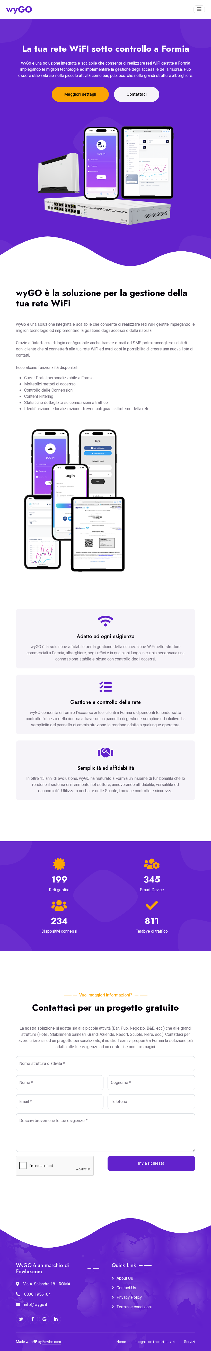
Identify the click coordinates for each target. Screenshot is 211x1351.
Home (121, 1342)
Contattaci (137, 94)
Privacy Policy (129, 1297)
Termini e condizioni (134, 1307)
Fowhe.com (51, 1342)
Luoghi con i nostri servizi (155, 1342)
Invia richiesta (151, 1163)
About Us (125, 1278)
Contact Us (126, 1288)
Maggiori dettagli (80, 94)
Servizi (189, 1342)
